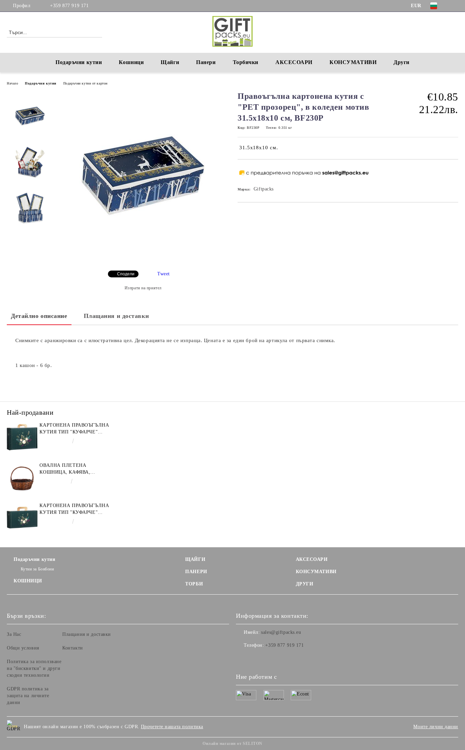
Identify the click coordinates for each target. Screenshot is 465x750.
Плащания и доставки (116, 315)
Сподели (125, 274)
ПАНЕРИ (196, 571)
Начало (12, 83)
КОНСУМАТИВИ (316, 571)
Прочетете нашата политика (172, 726)
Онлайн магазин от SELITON (232, 743)
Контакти (72, 647)
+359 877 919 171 (69, 5)
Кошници (131, 62)
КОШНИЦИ (28, 580)
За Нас (14, 634)
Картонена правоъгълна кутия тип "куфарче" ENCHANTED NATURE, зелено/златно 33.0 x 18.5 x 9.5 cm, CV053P (74, 509)
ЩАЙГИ (195, 559)
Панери (205, 62)
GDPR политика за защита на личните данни (28, 695)
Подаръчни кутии (78, 62)
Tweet (163, 273)
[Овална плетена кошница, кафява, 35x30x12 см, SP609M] (22, 477)
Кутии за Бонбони (37, 569)
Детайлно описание (39, 315)
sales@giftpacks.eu (281, 632)
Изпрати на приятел (143, 288)
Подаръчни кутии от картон (85, 83)
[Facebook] (454, 6)
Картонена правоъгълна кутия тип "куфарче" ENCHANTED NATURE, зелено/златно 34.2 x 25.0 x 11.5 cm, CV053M (74, 429)
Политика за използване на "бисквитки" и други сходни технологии (34, 668)
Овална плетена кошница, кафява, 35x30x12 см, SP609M (65, 469)
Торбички (245, 62)
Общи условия (23, 647)
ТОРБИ (194, 583)
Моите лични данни (435, 726)
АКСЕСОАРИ (312, 559)
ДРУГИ (305, 583)
